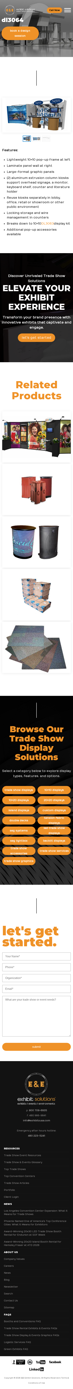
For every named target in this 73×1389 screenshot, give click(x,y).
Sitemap (9, 1307)
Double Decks (19, 820)
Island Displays (18, 810)
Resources (12, 1148)
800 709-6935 (38, 1110)
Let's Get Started (36, 338)
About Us (11, 1252)
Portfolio (9, 1190)
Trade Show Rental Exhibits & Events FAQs (30, 1328)
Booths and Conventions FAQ (22, 1321)
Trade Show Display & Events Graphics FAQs (31, 1335)
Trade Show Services (54, 850)
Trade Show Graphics (18, 861)
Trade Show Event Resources (22, 1155)
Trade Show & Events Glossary (23, 1162)
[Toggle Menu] (67, 10)
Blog (7, 1279)
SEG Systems (19, 830)
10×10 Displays (54, 790)
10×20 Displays (19, 800)
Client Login (11, 1197)
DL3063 (47, 223)
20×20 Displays (54, 800)
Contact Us (11, 1300)
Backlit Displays (54, 840)
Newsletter (11, 1286)
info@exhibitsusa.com (36, 1120)
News (8, 1204)
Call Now (54, 10)
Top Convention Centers (19, 1176)
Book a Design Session (20, 33)
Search (8, 1293)
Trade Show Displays (19, 790)
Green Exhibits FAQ (16, 1349)
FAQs (7, 1314)
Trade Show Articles (16, 1183)
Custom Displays (54, 810)
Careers (9, 1266)
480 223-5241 (36, 1135)
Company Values (14, 1259)
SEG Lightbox (19, 840)
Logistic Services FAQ (17, 1342)
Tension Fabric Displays (54, 820)
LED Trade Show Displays (54, 831)
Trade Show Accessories (18, 851)
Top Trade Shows (15, 1169)
